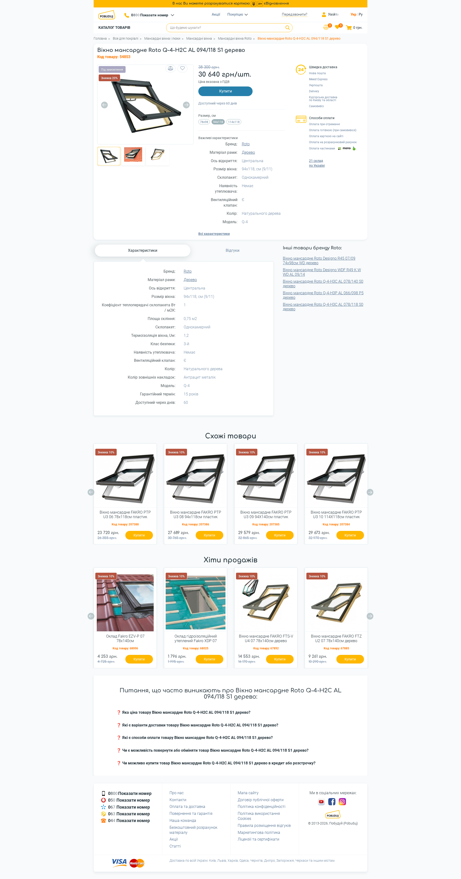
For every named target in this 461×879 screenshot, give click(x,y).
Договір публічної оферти (261, 800)
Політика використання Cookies (259, 816)
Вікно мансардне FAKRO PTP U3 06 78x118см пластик (125, 514)
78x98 (204, 122)
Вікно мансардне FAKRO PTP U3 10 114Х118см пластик (336, 514)
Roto (246, 144)
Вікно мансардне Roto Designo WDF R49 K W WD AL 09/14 (322, 272)
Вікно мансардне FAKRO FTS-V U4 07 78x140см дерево (266, 638)
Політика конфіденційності (261, 806)
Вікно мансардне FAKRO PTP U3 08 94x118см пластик (195, 514)
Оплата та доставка (187, 806)
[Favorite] (182, 68)
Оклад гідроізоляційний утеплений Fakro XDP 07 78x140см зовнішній (196, 639)
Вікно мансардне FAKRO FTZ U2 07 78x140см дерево (336, 638)
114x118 (234, 122)
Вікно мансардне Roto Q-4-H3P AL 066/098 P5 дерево (323, 295)
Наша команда (183, 820)
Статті (175, 846)
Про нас (177, 793)
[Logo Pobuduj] (108, 14)
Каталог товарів (114, 27)
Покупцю (235, 14)
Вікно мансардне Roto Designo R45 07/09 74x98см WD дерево (319, 260)
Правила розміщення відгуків (264, 825)
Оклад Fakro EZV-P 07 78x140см (125, 638)
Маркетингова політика (259, 832)
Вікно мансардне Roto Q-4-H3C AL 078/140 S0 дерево (323, 283)
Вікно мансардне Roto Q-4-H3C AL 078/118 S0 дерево (323, 306)
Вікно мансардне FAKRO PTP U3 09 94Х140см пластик (265, 514)
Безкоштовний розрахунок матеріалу (193, 830)
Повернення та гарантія (191, 813)
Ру (361, 14)
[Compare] (170, 68)
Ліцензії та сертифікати (258, 839)
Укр (353, 14)
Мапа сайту (248, 793)
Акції (216, 14)
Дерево (248, 152)
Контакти (178, 800)
